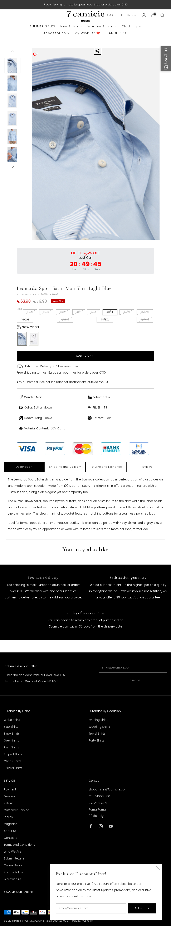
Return (8, 803)
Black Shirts (12, 734)
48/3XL (105, 319)
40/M (63, 312)
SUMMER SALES (42, 26)
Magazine (11, 824)
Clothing (129, 26)
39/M (46, 312)
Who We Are (12, 852)
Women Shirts (100, 26)
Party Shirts (96, 741)
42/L (93, 312)
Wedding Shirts (99, 727)
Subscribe (133, 680)
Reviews (147, 467)
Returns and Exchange (106, 467)
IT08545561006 (99, 796)
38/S (30, 312)
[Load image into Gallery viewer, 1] (12, 65)
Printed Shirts (13, 768)
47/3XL (65, 319)
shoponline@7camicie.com (108, 790)
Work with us (12, 879)
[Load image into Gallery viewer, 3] (12, 101)
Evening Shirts (98, 720)
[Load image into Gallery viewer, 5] (12, 136)
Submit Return (14, 859)
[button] (165, 58)
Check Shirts (12, 761)
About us (10, 831)
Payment (10, 790)
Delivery (9, 796)
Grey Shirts (11, 741)
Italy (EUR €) (103, 15)
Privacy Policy (13, 872)
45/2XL (145, 312)
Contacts (10, 838)
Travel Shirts (97, 734)
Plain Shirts (11, 747)
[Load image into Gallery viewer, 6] (12, 154)
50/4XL (145, 319)
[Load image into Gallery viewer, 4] (12, 118)
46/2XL (25, 319)
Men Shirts (69, 26)
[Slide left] (12, 53)
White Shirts (12, 720)
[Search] (163, 15)
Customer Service (16, 810)
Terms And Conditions (19, 845)
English (127, 15)
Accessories (54, 33)
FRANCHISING (116, 33)
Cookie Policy (13, 865)
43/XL (110, 312)
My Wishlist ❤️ (87, 33)
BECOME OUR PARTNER (19, 892)
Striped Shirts (13, 754)
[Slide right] (12, 167)
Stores (8, 817)
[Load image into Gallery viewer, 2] (12, 83)
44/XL (126, 312)
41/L (78, 312)
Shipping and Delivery (65, 467)
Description (24, 467)
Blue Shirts (11, 727)
